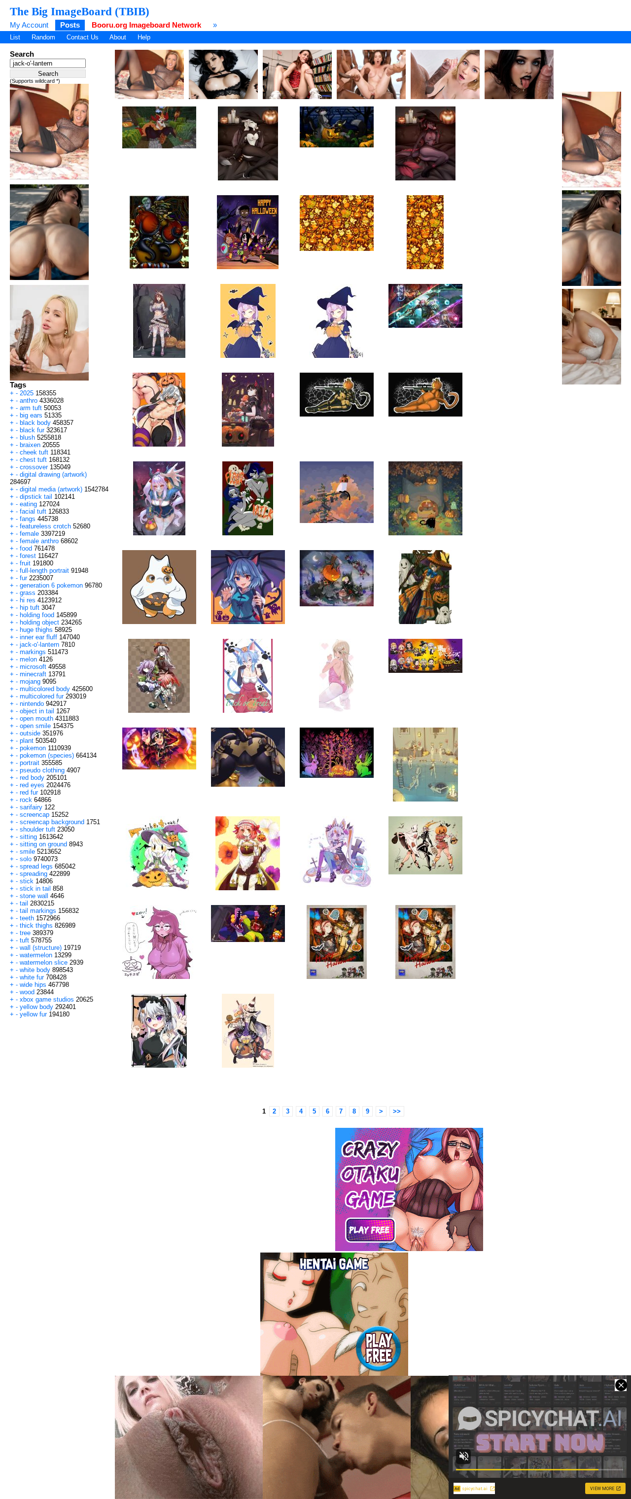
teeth (27, 918)
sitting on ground (43, 844)
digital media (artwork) (51, 489)
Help (144, 37)
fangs (27, 519)
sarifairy (31, 807)
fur (23, 578)
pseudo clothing (42, 770)
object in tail (37, 711)
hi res (27, 600)
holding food (37, 615)
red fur (29, 792)
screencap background (52, 822)
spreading (33, 873)
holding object (39, 622)
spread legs (36, 866)
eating (28, 504)
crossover (34, 467)
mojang (30, 681)
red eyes (32, 785)
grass (27, 592)
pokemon (33, 748)
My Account (29, 25)
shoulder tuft (37, 829)
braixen (30, 445)
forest (28, 555)
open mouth (36, 718)
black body (35, 422)
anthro (28, 400)
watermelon (36, 955)
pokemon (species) (47, 755)
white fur (32, 977)
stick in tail (35, 888)
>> (397, 1111)
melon (28, 659)
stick (27, 881)
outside (30, 733)
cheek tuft (34, 452)
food (26, 548)
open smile (35, 726)
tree (25, 933)
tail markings (38, 910)
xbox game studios (47, 999)
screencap (34, 814)
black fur (32, 430)
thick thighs (36, 925)
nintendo (32, 703)
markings (33, 652)
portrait (29, 763)
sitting (28, 836)
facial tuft (33, 511)
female (29, 533)
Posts (70, 25)
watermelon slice (44, 962)
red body (32, 777)
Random (43, 37)
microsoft (33, 666)
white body (35, 970)
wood (27, 992)
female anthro (39, 541)
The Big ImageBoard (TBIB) (79, 11)
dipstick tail (36, 496)
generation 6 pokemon (51, 585)
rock (26, 799)
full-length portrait (44, 570)
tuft (24, 940)
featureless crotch (45, 526)
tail (24, 903)
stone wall (34, 896)
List (15, 37)
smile (27, 851)
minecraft (33, 674)
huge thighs (36, 629)
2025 (27, 393)
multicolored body (45, 689)
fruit (25, 563)
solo (26, 859)
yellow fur (33, 1014)
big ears (31, 415)
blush (27, 437)
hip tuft (29, 607)
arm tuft (31, 408)
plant (27, 740)
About (117, 37)
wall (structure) (41, 947)
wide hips (33, 984)
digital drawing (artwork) (53, 474)
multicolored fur (42, 696)
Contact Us (83, 37)
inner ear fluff (38, 637)
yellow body (36, 1007)
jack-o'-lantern (39, 644)
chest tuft (33, 459)
